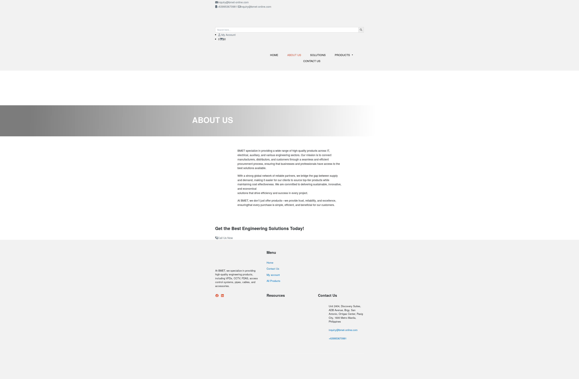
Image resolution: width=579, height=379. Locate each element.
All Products (273, 281)
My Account (228, 35)
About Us (294, 55)
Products (342, 55)
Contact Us (311, 61)
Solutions (318, 55)
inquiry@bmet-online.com (233, 2)
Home (274, 55)
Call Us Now (225, 238)
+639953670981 (227, 6)
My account (273, 275)
